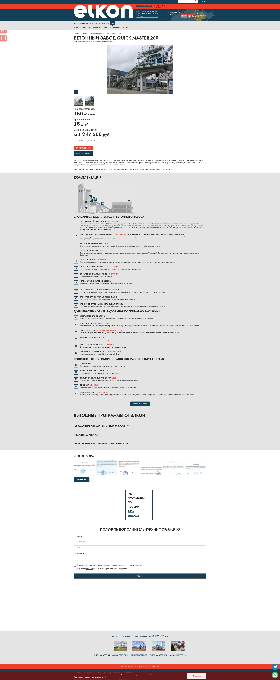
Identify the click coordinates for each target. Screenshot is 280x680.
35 (93, 20)
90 (100, 20)
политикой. (139, 562)
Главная (76, 30)
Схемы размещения (111, 24)
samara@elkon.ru (118, 6)
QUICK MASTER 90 (139, 655)
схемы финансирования (147, 666)
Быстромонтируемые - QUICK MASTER (103, 30)
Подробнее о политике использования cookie (90, 677)
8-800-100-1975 (135, 6)
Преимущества (94, 24)
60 (96, 20)
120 (103, 20)
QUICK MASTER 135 (177, 655)
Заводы (84, 30)
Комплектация (80, 24)
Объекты (126, 24)
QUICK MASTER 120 (158, 655)
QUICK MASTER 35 (102, 655)
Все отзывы (82, 477)
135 (107, 20)
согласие (89, 562)
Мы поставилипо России (142, 14)
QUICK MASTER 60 (120, 655)
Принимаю (197, 676)
